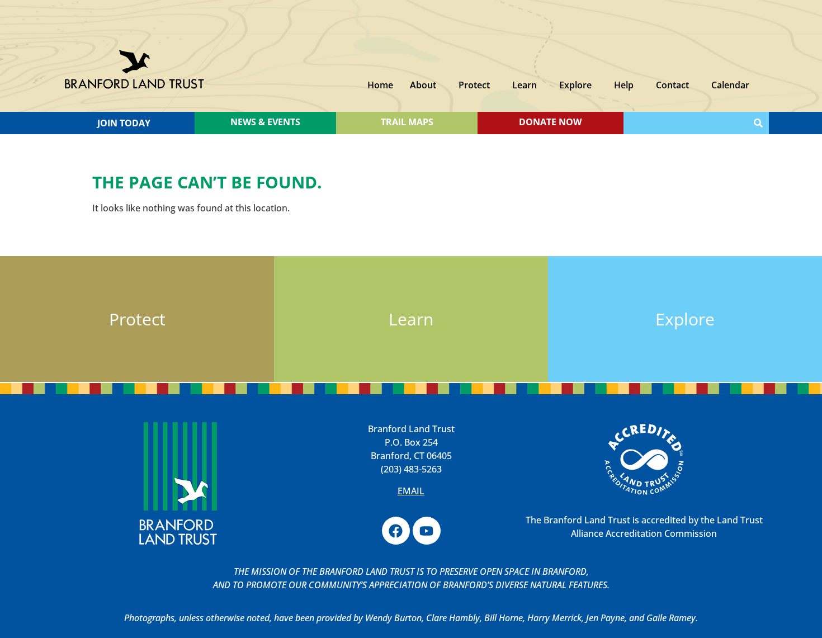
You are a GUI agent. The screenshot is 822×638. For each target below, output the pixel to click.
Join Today (123, 123)
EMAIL (411, 491)
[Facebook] (396, 531)
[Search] (758, 123)
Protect (474, 85)
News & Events (265, 122)
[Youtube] (427, 531)
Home (380, 85)
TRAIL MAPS (407, 122)
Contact (672, 85)
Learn (524, 85)
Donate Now (550, 122)
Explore (575, 85)
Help (624, 85)
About (423, 85)
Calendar (730, 85)
